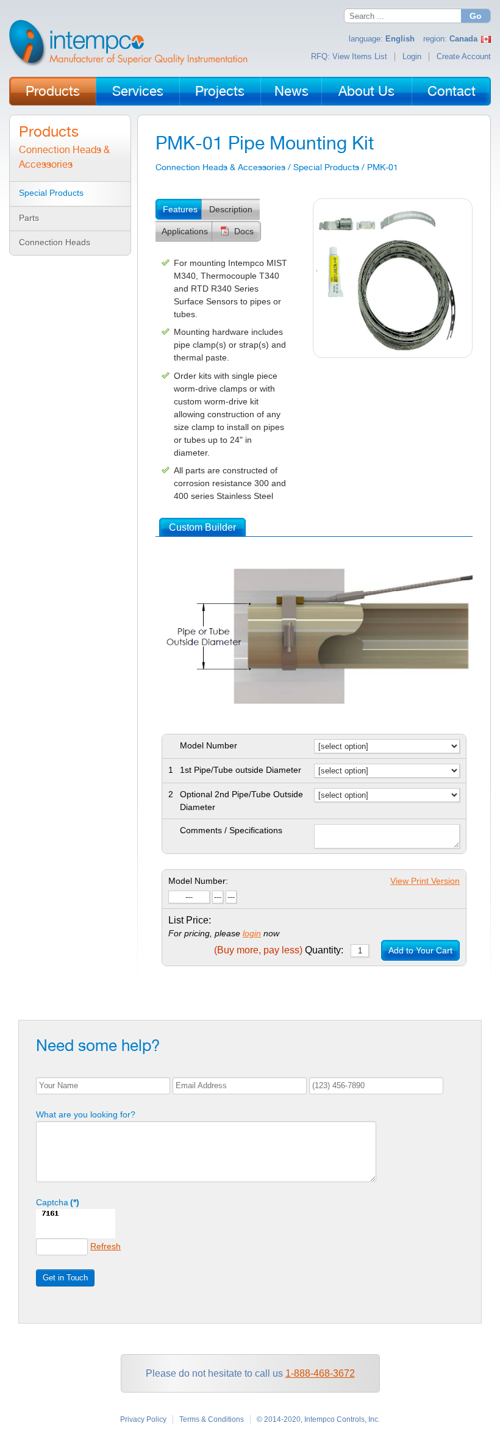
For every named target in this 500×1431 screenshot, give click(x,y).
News (291, 91)
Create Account (464, 56)
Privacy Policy (143, 1419)
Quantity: (278, 950)
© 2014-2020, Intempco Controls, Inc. (318, 1419)
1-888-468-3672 (320, 1373)
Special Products (51, 193)
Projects (220, 91)
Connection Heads (54, 242)
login (252, 933)
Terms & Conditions (211, 1419)
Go (476, 16)
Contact (451, 91)
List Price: (189, 920)
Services (137, 91)
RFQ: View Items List (349, 56)
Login (411, 56)
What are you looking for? (85, 1114)
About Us (366, 91)
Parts (29, 218)
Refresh (105, 1246)
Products (53, 91)
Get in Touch (65, 1277)
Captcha (57, 1202)
